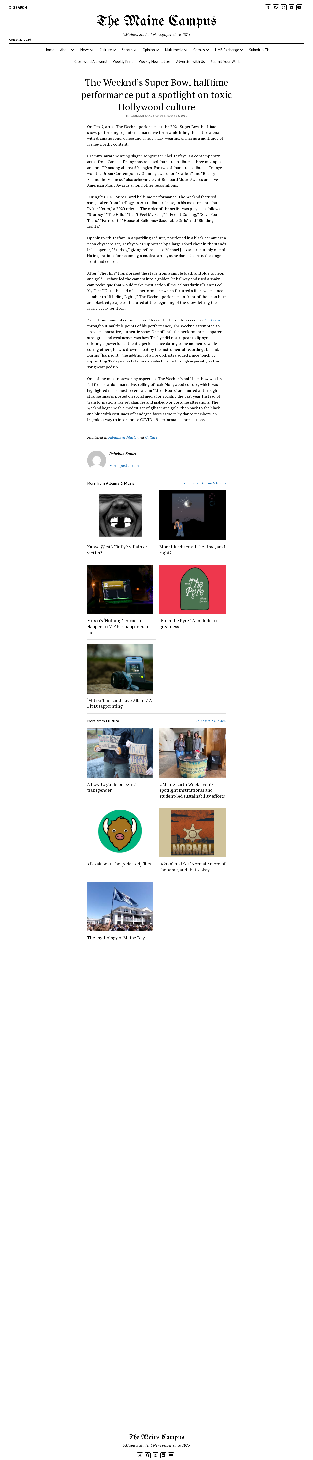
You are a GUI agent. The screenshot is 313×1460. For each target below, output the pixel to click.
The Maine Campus (156, 21)
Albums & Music (122, 437)
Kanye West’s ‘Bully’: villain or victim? (117, 549)
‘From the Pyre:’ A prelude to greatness (188, 623)
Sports (127, 49)
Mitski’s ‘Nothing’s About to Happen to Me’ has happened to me (118, 626)
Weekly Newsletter (154, 61)
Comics (199, 49)
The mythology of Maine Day (116, 937)
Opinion (149, 49)
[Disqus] (156, 1010)
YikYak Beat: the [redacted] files (119, 864)
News (84, 49)
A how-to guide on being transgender (111, 787)
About (65, 49)
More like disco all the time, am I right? (192, 549)
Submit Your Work (225, 61)
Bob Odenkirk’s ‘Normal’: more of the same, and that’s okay (192, 867)
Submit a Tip (259, 49)
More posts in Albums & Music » (204, 483)
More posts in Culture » (210, 721)
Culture (106, 49)
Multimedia (174, 49)
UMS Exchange (227, 49)
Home (49, 49)
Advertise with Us (190, 61)
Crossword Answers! (90, 61)
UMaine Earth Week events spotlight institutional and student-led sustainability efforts (192, 790)
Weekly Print (123, 61)
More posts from (124, 465)
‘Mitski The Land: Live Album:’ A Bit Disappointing (119, 703)
